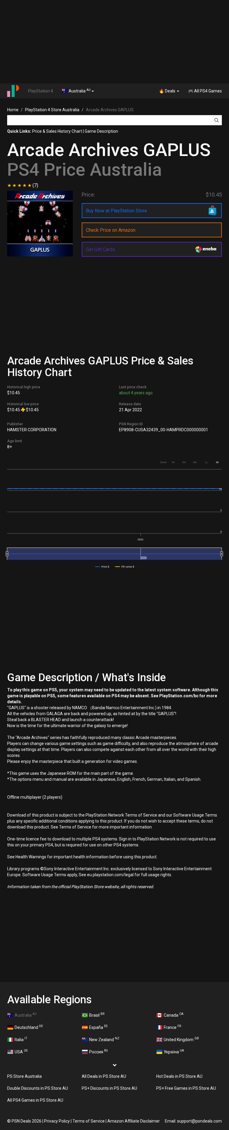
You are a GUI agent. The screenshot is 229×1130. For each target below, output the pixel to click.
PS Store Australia (24, 1076)
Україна (174, 1051)
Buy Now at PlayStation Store (116, 211)
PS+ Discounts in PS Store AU (109, 1088)
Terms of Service (88, 1121)
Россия (98, 1051)
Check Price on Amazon (110, 230)
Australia (79, 90)
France (172, 1026)
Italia (21, 1039)
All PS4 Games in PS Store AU (35, 1100)
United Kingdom (181, 1039)
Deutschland (29, 1026)
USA (21, 1051)
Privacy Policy (57, 1121)
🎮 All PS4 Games (205, 91)
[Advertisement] (114, 42)
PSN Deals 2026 (26, 1121)
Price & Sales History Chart (57, 131)
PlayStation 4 (40, 91)
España (98, 1026)
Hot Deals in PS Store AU (179, 1076)
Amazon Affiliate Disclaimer (133, 1121)
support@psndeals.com (199, 1121)
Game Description (101, 131)
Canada (173, 1014)
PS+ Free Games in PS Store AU (186, 1088)
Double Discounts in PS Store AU (37, 1088)
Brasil (96, 1014)
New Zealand (104, 1039)
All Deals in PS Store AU (104, 1076)
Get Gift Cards (100, 249)
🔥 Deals (167, 91)
